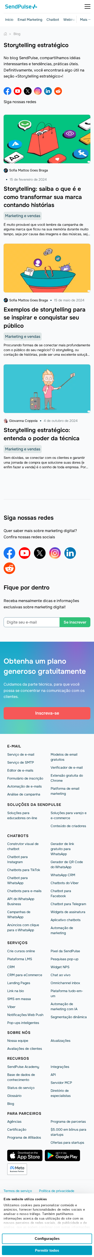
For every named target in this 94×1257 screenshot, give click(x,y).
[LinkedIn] (48, 91)
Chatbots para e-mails (24, 891)
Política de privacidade (56, 1191)
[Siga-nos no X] (28, 91)
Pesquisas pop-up (64, 959)
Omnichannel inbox (65, 983)
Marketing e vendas (22, 215)
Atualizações (60, 1040)
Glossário (14, 1096)
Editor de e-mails (20, 770)
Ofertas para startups (67, 1142)
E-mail (14, 746)
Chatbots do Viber (65, 883)
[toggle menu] (87, 6)
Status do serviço (20, 1088)
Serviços (17, 942)
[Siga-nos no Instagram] (38, 91)
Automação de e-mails (24, 786)
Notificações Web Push (25, 1015)
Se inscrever (75, 622)
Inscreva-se (47, 713)
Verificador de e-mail (67, 767)
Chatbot (53, 19)
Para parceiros (24, 1113)
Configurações (47, 1238)
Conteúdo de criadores (68, 826)
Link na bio (15, 991)
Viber (11, 1007)
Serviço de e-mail (20, 754)
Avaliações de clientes (24, 1048)
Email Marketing (30, 19)
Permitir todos (47, 1250)
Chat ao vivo (60, 975)
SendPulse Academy (23, 1067)
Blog (10, 1103)
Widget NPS (60, 967)
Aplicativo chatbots (66, 920)
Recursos (18, 1058)
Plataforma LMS (19, 959)
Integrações (60, 1067)
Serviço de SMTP (20, 762)
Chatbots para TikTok (23, 870)
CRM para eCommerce (24, 975)
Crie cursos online (21, 951)
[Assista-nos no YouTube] (17, 91)
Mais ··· (85, 19)
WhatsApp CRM (63, 875)
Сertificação (16, 1129)
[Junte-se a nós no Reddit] (58, 91)
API (53, 1074)
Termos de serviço (18, 1191)
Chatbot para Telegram (68, 904)
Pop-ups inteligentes (23, 1023)
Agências (14, 1121)
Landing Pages (18, 983)
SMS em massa (19, 999)
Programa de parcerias (68, 1121)
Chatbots (18, 835)
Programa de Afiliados (24, 1137)
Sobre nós (19, 1032)
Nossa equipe (17, 1040)
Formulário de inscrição (25, 778)
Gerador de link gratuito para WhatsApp (62, 849)
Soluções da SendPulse (34, 804)
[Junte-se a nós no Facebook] (7, 91)
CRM (11, 967)
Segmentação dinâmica (69, 1017)
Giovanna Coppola (23, 421)
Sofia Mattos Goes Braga (28, 170)
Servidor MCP (61, 1082)
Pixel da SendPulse (65, 951)
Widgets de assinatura (68, 912)
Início (9, 19)
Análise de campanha (23, 794)
